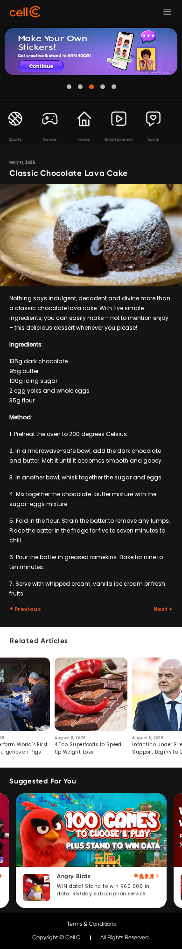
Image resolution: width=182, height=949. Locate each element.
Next (161, 609)
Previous (27, 609)
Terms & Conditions (91, 924)
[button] (69, 86)
